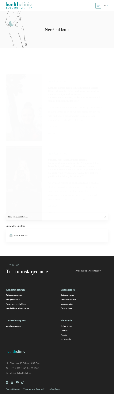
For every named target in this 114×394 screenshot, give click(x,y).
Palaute (64, 335)
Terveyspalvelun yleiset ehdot (34, 389)
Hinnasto (64, 330)
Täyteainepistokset (69, 299)
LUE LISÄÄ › (53, 126)
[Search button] (105, 216)
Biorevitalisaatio (67, 308)
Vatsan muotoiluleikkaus (16, 304)
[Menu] (98, 6)
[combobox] (54, 216)
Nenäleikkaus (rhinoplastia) (17, 308)
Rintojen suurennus (14, 295)
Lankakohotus (67, 304)
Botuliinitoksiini (67, 295)
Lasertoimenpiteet (13, 326)
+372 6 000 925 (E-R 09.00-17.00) (24, 368)
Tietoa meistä (66, 326)
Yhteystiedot (66, 339)
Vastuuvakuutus (54, 389)
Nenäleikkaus (58, 81)
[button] (106, 6)
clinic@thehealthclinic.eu (20, 373)
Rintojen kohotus (13, 299)
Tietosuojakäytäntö (13, 389)
